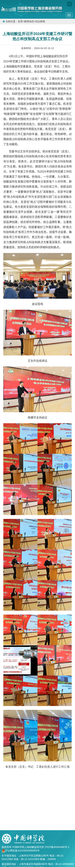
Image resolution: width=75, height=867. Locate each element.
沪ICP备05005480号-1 (57, 847)
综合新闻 (40, 21)
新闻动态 (29, 21)
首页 (20, 21)
